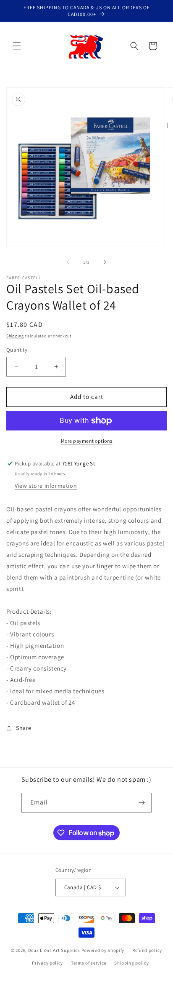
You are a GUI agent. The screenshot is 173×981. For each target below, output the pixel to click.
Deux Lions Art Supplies (54, 950)
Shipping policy (131, 963)
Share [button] (23, 728)
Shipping (15, 336)
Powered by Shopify (103, 950)
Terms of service (88, 963)
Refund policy (147, 950)
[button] (17, 46)
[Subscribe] (142, 803)
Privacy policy (47, 963)
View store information (46, 485)
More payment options (87, 441)
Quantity (16, 349)
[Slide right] (105, 262)
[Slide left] (68, 262)
